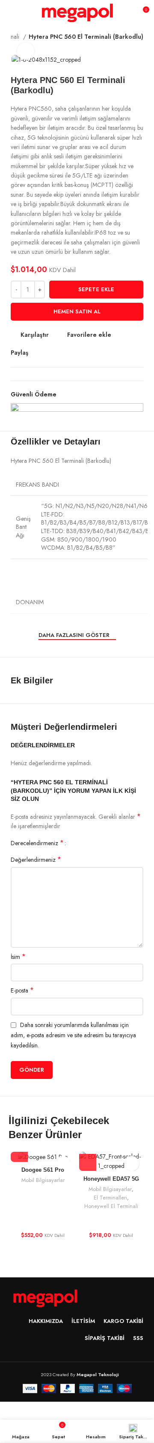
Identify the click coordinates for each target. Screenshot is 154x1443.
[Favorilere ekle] (131, 1163)
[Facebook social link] (35, 353)
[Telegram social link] (75, 353)
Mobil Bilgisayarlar (43, 1180)
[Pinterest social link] (55, 353)
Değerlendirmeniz (36, 859)
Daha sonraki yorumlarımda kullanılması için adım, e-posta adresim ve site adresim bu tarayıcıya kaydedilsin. (73, 1035)
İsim (18, 956)
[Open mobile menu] (10, 12)
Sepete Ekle (96, 289)
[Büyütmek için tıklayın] (25, 51)
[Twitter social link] (45, 353)
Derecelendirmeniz (37, 843)
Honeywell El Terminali (111, 1206)
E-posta (22, 990)
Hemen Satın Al (77, 311)
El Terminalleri (110, 1198)
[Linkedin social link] (65, 353)
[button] (19, 1153)
